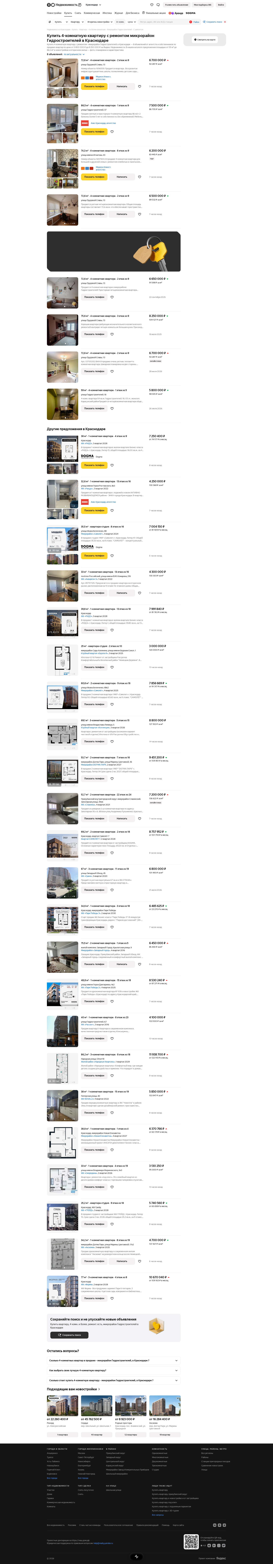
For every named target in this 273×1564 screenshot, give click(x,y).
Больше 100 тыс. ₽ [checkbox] (63, 264)
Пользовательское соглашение (118, 1525)
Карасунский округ (115, 1465)
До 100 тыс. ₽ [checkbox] (116, 255)
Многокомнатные (160, 1457)
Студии (155, 1470)
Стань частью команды (90, 1525)
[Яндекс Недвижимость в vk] (214, 1525)
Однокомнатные (159, 1453)
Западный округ (113, 1457)
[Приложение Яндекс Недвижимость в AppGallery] (219, 1545)
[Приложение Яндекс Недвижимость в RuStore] (223, 1545)
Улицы (204, 1470)
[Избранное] (151, 4)
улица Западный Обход (91, 873)
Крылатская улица (121, 947)
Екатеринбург (84, 1465)
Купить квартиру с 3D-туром (165, 1511)
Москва (81, 1453)
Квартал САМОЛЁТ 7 (90, 839)
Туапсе (50, 1457)
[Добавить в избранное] (139, 86)
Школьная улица (113, 1490)
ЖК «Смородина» (89, 1173)
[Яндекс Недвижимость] (64, 5)
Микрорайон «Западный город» (95, 950)
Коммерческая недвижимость (61, 1502)
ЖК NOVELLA (87, 1099)
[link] (221, 4)
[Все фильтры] (50, 22)
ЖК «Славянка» (88, 805)
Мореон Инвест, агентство (103, 78)
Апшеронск (52, 1453)
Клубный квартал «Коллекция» (95, 727)
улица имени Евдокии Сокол (121, 650)
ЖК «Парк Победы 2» (91, 987)
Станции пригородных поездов (215, 1461)
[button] (158, 4)
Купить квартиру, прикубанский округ (169, 1494)
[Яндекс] (221, 1558)
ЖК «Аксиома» (88, 1247)
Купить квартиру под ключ (164, 1502)
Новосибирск (84, 1461)
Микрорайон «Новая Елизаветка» (96, 1136)
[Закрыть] (225, 22)
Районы (204, 1457)
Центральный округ (115, 1461)
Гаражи (50, 1498)
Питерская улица (89, 1096)
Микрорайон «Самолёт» (92, 534)
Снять (80, 1494)
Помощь (165, 1525)
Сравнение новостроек (212, 1465)
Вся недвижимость (56, 1525)
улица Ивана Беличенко (92, 531)
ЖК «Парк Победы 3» (91, 913)
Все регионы (207, 1453)
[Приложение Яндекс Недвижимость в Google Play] (214, 1545)
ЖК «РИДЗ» (86, 443)
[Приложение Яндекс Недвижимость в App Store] (209, 1545)
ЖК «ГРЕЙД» (87, 1210)
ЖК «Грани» (86, 876)
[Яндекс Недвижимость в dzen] (219, 1525)
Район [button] (196, 22)
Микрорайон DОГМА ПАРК (93, 765)
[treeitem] (55, 13)
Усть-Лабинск (53, 1461)
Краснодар (86, 440)
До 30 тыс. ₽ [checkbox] (59, 255)
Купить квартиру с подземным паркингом (171, 1506)
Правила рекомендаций (147, 1525)
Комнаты (51, 1506)
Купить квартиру (160, 1490)
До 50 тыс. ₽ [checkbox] (78, 255)
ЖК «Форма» (87, 1284)
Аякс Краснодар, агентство (103, 123)
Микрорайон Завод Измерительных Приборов (127, 1470)
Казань (81, 1470)
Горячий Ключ (53, 1470)
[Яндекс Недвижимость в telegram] (224, 1525)
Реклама (72, 1525)
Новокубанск (53, 1465)
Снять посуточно (86, 1490)
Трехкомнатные (159, 1465)
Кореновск (52, 1474)
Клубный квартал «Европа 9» (94, 653)
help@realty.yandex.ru (103, 1543)
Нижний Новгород (86, 1474)
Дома (49, 1494)
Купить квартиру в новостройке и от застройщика (175, 1498)
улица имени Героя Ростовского (96, 486)
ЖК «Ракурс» (87, 488)
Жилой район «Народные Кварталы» (98, 1062)
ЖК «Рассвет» (87, 1024)
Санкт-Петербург (86, 1457)
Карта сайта (178, 1525)
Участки (50, 1490)
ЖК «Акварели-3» (89, 579)
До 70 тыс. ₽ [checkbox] (97, 255)
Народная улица (88, 1059)
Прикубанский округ (115, 1453)
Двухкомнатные (159, 1461)
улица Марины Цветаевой (117, 762)
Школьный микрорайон (117, 1474)
